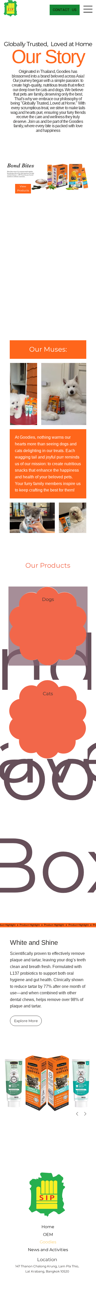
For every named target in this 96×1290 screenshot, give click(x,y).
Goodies (48, 1242)
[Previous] (77, 1113)
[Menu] (88, 9)
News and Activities (48, 1249)
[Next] (85, 1113)
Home (47, 1226)
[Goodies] (30, 1242)
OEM (48, 1234)
